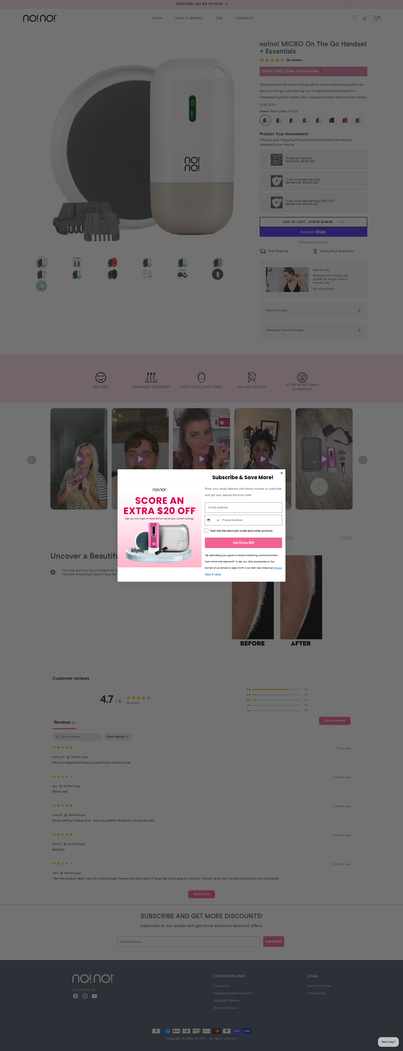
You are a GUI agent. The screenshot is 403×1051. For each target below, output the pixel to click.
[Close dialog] (282, 473)
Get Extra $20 (243, 543)
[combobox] (212, 520)
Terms (217, 574)
